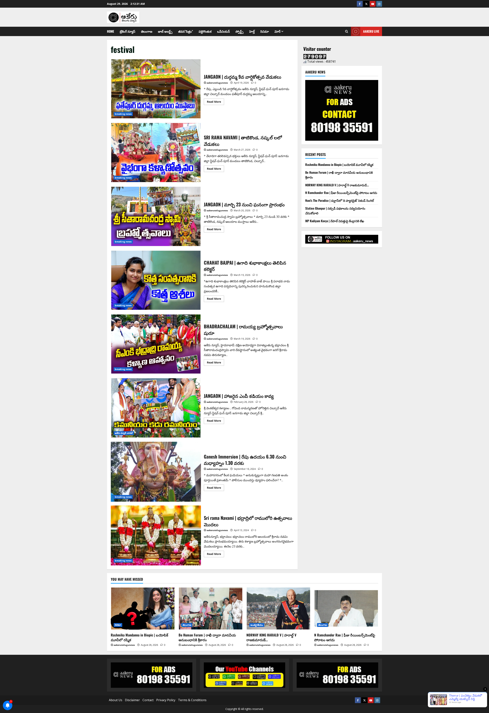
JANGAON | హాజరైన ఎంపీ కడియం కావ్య (156, 408)
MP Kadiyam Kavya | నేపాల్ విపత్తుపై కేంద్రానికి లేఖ (334, 221)
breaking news (123, 113)
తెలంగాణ (146, 31)
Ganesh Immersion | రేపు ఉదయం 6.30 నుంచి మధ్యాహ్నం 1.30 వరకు (156, 472)
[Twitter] (366, 4)
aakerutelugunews (217, 82)
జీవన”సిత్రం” (185, 31)
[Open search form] (346, 31)
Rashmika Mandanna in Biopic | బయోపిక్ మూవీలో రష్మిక (339, 164)
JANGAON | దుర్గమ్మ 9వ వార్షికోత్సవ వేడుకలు (156, 89)
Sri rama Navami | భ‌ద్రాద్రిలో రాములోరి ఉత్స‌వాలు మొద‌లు (156, 535)
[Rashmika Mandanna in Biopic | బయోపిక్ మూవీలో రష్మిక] (143, 608)
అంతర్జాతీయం (256, 625)
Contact (148, 700)
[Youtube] (373, 4)
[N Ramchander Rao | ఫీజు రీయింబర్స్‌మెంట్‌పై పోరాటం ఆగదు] (346, 608)
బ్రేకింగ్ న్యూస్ (127, 31)
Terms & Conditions (192, 700)
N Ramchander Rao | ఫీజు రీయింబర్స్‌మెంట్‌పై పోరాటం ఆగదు (341, 192)
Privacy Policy (165, 700)
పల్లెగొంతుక (205, 31)
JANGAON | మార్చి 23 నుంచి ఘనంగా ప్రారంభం (156, 216)
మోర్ (277, 31)
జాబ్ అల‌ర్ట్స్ (165, 31)
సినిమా (264, 31)
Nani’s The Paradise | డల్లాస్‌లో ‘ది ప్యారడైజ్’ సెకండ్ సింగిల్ (339, 200)
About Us (115, 700)
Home (110, 31)
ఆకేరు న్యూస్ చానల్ (124, 433)
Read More (215, 101)
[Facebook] (360, 4)
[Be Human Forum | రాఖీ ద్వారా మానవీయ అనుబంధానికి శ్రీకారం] (211, 608)
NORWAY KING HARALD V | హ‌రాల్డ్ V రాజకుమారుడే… (337, 185)
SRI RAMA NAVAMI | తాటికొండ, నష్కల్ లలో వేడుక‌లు (156, 152)
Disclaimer (132, 700)
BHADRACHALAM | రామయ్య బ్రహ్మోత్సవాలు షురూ (156, 344)
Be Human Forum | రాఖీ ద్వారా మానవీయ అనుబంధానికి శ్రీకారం (207, 637)
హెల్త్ (252, 31)
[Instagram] (379, 4)
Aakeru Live (371, 31)
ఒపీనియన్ (223, 31)
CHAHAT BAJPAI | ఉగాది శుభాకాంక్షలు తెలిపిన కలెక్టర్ (156, 280)
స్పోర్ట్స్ (240, 31)
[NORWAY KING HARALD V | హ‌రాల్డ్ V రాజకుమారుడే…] (278, 608)
